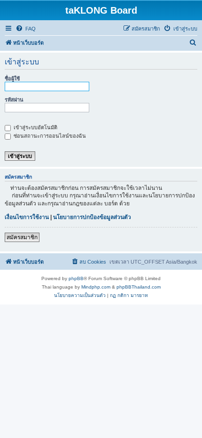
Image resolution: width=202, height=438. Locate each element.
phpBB (76, 278)
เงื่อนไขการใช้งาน (27, 217)
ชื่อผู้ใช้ (12, 78)
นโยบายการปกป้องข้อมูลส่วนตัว (92, 217)
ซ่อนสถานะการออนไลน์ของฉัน (49, 136)
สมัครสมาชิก (22, 237)
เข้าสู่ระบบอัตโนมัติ (34, 127)
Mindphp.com (95, 286)
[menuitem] (26, 28)
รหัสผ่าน (14, 99)
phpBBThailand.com (139, 286)
